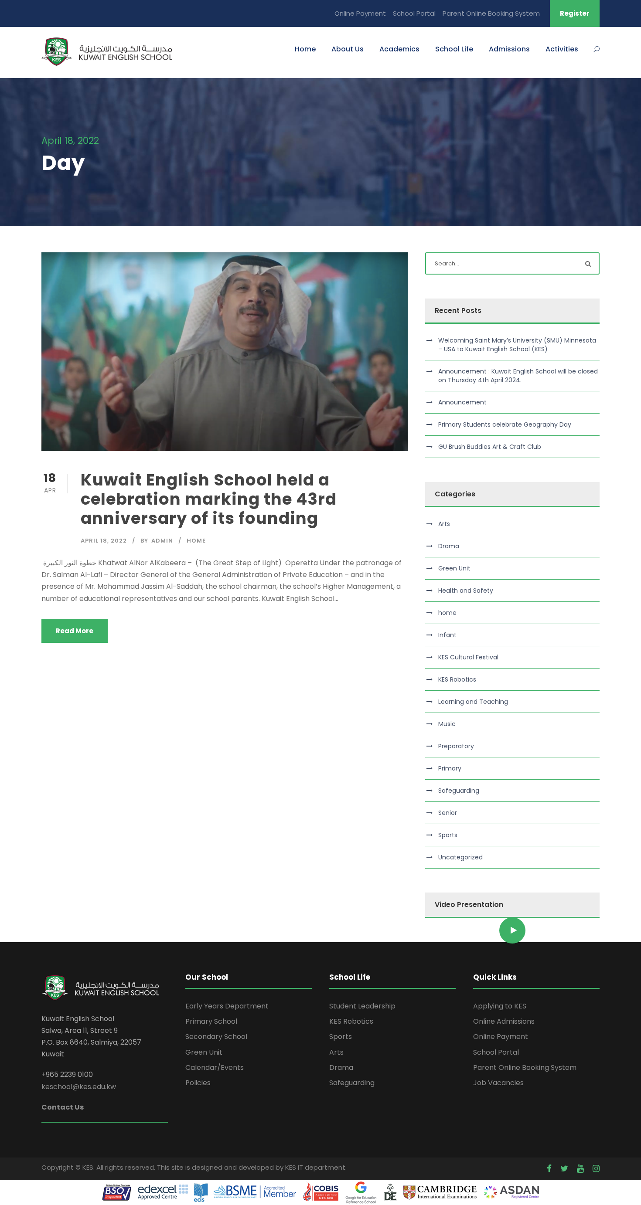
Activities (562, 49)
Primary (449, 768)
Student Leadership (362, 1006)
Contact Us (62, 1107)
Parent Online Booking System (491, 13)
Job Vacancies (498, 1083)
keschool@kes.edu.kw (78, 1087)
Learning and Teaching (473, 701)
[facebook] (549, 1168)
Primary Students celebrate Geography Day (504, 424)
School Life (454, 49)
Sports (447, 835)
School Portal (414, 13)
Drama (448, 546)
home (196, 540)
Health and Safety (465, 590)
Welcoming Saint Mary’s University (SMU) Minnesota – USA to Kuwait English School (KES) (517, 344)
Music (447, 724)
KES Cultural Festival (468, 657)
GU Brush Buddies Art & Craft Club (489, 446)
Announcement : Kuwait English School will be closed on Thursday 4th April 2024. (518, 375)
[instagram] (596, 1168)
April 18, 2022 (104, 540)
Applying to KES (499, 1006)
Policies (198, 1083)
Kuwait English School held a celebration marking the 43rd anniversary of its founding (209, 499)
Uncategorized (460, 857)
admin (162, 540)
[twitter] (564, 1168)
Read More (74, 630)
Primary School (211, 1021)
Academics (399, 49)
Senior (447, 812)
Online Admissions (504, 1021)
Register (575, 13)
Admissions (509, 49)
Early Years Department (227, 1006)
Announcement (462, 402)
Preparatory (456, 746)
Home (305, 49)
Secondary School (216, 1037)
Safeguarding (458, 790)
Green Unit (454, 568)
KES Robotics (457, 679)
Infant (447, 635)
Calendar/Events (214, 1067)
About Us (347, 49)
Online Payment (360, 13)
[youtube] (580, 1168)
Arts (444, 523)
